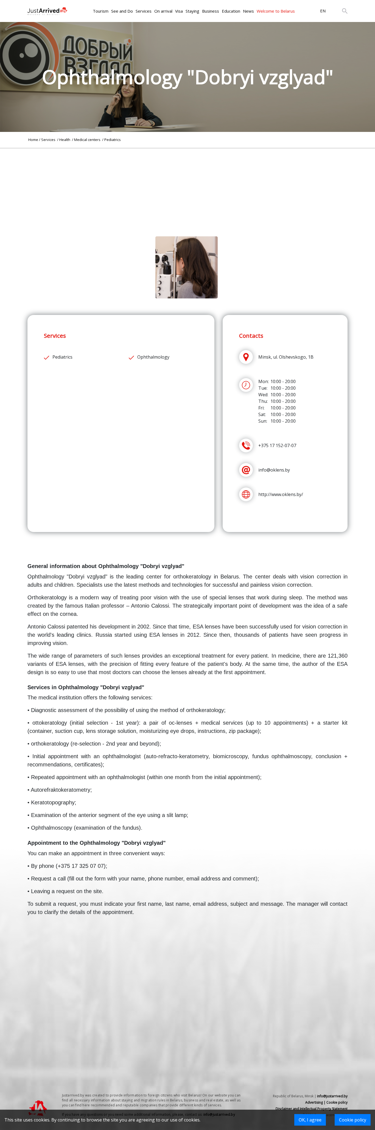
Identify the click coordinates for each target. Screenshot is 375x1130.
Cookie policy (352, 1120)
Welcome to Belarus (276, 11)
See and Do (122, 11)
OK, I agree (310, 1120)
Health (65, 139)
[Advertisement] (187, 186)
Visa (179, 11)
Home (33, 139)
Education (231, 11)
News (248, 11)
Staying (192, 11)
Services (144, 11)
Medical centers (87, 139)
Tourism (100, 11)
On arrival (163, 11)
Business (210, 11)
